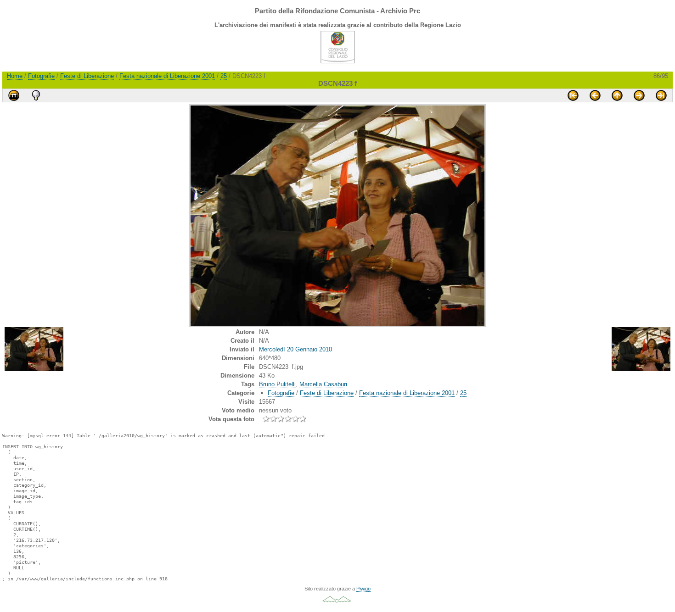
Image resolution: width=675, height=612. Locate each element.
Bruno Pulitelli (277, 384)
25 (223, 75)
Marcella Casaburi (323, 384)
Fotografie (41, 75)
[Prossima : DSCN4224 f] (639, 95)
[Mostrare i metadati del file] (36, 95)
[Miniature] (617, 95)
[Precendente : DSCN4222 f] (595, 95)
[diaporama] (14, 95)
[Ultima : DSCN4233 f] (661, 95)
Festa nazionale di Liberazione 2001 (167, 75)
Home (14, 75)
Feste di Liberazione (87, 75)
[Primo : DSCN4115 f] (573, 95)
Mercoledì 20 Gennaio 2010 (295, 349)
